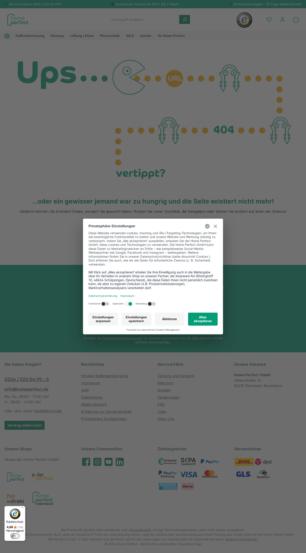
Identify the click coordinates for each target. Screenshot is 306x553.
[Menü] (22, 508)
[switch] (15, 536)
